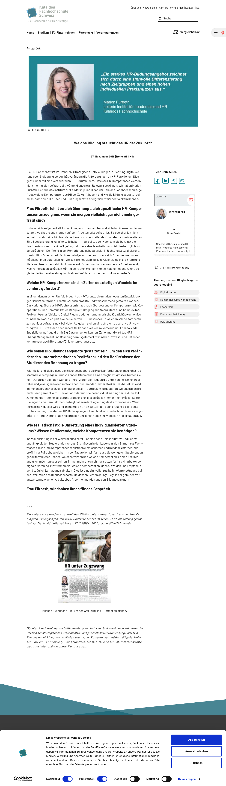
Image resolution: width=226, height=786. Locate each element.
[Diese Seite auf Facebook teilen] (157, 180)
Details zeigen (187, 779)
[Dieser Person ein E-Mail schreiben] (190, 200)
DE (198, 7)
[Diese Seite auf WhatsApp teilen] (173, 180)
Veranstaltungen (107, 32)
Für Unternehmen (63, 32)
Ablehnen (197, 762)
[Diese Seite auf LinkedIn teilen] (165, 180)
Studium (43, 32)
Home (30, 32)
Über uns (135, 7)
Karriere (163, 7)
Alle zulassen (196, 739)
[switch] (102, 779)
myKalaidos (176, 7)
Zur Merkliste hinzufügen (174, 267)
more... (174, 224)
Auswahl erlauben (196, 751)
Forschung (86, 32)
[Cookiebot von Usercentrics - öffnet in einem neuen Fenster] (22, 779)
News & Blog (150, 7)
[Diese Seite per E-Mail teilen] (182, 180)
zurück (36, 48)
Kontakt (189, 7)
